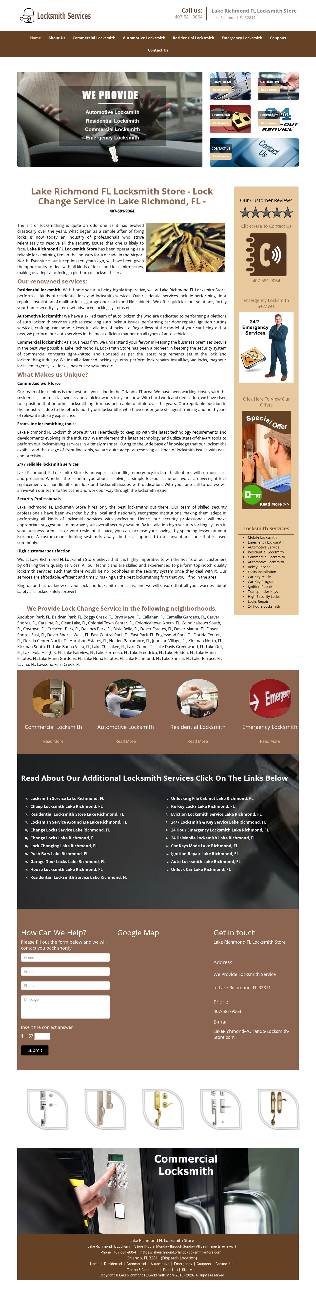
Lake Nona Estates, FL (104, 658)
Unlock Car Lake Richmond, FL (201, 869)
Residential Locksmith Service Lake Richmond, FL (78, 877)
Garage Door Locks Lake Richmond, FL (67, 861)
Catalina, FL (48, 623)
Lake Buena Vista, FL (71, 646)
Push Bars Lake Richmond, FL (59, 853)
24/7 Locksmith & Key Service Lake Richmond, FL (218, 822)
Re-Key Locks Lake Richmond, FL (203, 806)
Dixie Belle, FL (125, 629)
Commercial (136, 1264)
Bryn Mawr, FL (127, 617)
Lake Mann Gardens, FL (60, 658)
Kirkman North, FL (205, 640)
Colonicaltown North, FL (157, 623)
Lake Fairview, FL (79, 652)
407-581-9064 (188, 17)
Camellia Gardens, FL (185, 617)
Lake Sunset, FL (176, 658)
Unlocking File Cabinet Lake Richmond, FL (212, 798)
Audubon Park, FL (33, 617)
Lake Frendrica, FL (146, 652)
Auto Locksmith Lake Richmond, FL (206, 861)
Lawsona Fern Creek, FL (58, 664)
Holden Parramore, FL (129, 640)
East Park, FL (142, 634)
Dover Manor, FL (189, 629)
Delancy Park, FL (96, 629)
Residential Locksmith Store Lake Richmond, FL (77, 814)
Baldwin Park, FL (67, 617)
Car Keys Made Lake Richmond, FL (204, 845)
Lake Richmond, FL (143, 658)
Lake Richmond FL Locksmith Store (62, 249)
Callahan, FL (153, 617)
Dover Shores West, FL (68, 634)
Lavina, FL (26, 664)
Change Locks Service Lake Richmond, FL (70, 830)
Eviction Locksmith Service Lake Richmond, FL (216, 814)
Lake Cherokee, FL (108, 646)
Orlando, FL (132, 391)
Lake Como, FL (140, 646)
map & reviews (222, 1246)
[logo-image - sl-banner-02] (109, 119)
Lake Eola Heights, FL (42, 652)
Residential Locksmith (193, 37)
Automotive (160, 1264)
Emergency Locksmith (242, 37)
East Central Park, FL (110, 634)
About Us (56, 37)
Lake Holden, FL (179, 652)
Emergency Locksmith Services (266, 303)
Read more (221, 90)
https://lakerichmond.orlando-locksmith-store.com (180, 1252)
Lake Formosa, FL (112, 652)
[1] (254, 152)
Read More (53, 741)
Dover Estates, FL (156, 629)
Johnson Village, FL (169, 640)
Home (35, 37)
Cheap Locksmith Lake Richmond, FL (66, 806)
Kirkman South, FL (34, 646)
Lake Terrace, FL (206, 658)
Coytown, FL (34, 629)
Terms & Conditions (142, 1270)
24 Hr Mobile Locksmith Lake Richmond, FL (213, 838)
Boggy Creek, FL (98, 617)
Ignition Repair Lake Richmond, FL (205, 853)
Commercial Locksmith (94, 37)
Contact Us (158, 50)
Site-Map (189, 1270)
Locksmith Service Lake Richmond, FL (67, 798)
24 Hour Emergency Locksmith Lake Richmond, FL (220, 830)
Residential (113, 1264)
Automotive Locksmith (144, 37)
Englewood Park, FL (174, 634)
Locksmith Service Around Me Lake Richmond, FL (78, 822)
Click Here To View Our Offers (266, 402)
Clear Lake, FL (73, 623)
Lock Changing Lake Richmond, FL (64, 845)
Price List (170, 1270)
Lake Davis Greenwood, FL (180, 646)
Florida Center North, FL (45, 640)
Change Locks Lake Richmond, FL (63, 838)
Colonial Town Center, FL (110, 623)
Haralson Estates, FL (88, 640)
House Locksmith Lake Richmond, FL (66, 869)
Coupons (278, 37)
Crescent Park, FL (63, 629)
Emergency (183, 1264)
